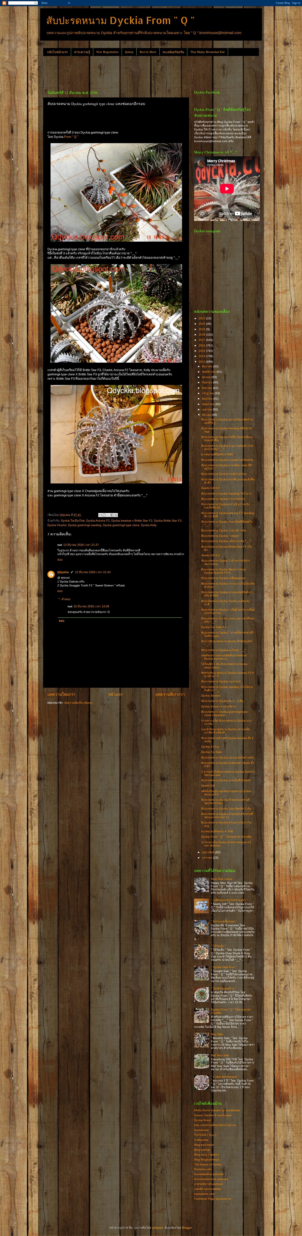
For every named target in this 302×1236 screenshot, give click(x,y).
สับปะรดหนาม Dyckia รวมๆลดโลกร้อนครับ (227, 460)
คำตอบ (66, 599)
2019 (202, 329)
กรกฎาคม (208, 393)
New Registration (107, 52)
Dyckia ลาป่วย (210, 746)
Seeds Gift (208, 785)
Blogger (187, 1227)
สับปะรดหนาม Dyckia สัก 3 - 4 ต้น (222, 701)
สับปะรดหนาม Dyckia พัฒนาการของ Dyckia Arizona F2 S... (223, 571)
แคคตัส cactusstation (207, 1188)
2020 (202, 323)
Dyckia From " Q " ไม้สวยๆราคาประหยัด (226, 836)
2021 (202, 318)
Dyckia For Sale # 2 (214, 627)
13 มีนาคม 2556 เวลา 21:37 (81, 544)
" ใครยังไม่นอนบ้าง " (223, 988)
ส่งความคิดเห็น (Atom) (78, 702)
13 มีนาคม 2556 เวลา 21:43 (93, 572)
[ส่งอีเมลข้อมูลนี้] (100, 515)
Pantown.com (203, 1169)
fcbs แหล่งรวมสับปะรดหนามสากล (215, 1125)
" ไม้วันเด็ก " (218, 946)
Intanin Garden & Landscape (213, 1115)
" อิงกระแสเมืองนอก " (224, 921)
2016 (202, 345)
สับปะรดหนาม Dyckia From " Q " (120, 20)
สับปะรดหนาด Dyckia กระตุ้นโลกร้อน (224, 473)
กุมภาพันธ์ (208, 852)
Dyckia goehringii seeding (84, 525)
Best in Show (148, 52)
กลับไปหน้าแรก (57, 52)
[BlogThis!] (104, 515)
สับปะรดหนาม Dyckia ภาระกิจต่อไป (223, 498)
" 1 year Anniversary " (225, 1076)
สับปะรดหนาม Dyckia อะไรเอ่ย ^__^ (223, 650)
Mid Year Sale (220, 1055)
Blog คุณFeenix (204, 1144)
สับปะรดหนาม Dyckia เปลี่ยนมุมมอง (223, 578)
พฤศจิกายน (209, 371)
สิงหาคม (207, 388)
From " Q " (70, 136)
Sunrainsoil (201, 1130)
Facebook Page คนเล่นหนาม (212, 1198)
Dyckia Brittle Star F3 (167, 520)
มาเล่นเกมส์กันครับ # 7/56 (217, 831)
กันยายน (207, 382)
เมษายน (207, 409)
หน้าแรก (115, 694)
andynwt (157, 1227)
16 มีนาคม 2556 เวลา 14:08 (91, 606)
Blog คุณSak (202, 1149)
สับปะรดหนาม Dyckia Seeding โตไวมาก (226, 493)
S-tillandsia (201, 1139)
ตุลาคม (207, 377)
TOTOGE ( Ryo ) (205, 1135)
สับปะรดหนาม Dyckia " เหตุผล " (220, 535)
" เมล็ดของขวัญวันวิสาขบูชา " (229, 900)
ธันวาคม (207, 366)
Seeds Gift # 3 (210, 488)
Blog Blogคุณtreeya (206, 1159)
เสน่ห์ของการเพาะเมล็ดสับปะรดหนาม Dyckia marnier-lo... (224, 657)
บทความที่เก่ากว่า (170, 694)
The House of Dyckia (207, 1164)
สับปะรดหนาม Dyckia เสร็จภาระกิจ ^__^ (226, 541)
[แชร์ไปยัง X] (108, 515)
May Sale (217, 1034)
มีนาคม (207, 414)
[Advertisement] (118, 71)
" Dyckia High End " (223, 967)
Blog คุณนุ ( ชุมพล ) (206, 1154)
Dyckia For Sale (211, 752)
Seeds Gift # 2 (210, 555)
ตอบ (60, 559)
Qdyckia (63, 572)
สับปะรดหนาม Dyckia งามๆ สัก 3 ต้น (223, 530)
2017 (202, 340)
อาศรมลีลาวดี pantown (208, 1184)
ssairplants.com (204, 1193)
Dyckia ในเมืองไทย (73, 520)
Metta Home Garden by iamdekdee (217, 1110)
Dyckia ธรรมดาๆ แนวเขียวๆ (218, 706)
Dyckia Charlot (56, 525)
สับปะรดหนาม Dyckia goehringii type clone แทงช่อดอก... (224, 713)
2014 (202, 356)
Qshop (129, 52)
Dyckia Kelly (149, 525)
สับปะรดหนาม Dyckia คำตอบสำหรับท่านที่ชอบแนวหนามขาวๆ (227, 815)
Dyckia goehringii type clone (121, 525)
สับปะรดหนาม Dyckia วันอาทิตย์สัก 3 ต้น (226, 808)
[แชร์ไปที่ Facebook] (112, 515)
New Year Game (221, 879)
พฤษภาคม (208, 404)
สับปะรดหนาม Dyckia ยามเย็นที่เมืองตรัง (226, 780)
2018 (202, 334)
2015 (202, 350)
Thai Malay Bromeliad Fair (207, 52)
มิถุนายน (207, 398)
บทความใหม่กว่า (61, 694)
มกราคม (207, 857)
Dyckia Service (210, 695)
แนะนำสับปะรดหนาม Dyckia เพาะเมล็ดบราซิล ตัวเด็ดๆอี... (225, 731)
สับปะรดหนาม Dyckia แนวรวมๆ (220, 681)
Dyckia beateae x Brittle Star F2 (131, 520)
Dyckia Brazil (202, 1120)
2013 (202, 361)
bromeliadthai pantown (209, 1174)
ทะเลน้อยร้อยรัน (173, 52)
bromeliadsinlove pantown (211, 1179)
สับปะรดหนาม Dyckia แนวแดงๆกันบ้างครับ (227, 757)
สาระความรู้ (82, 52)
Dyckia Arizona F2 (98, 520)
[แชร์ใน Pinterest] (116, 515)
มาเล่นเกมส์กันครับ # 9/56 (217, 454)
